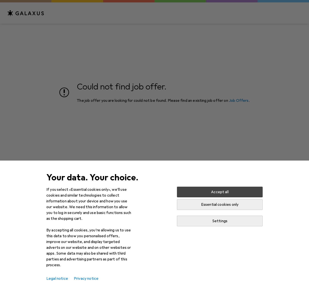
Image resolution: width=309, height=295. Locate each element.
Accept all (220, 192)
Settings (219, 221)
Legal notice (57, 278)
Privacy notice (86, 278)
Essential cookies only (220, 204)
